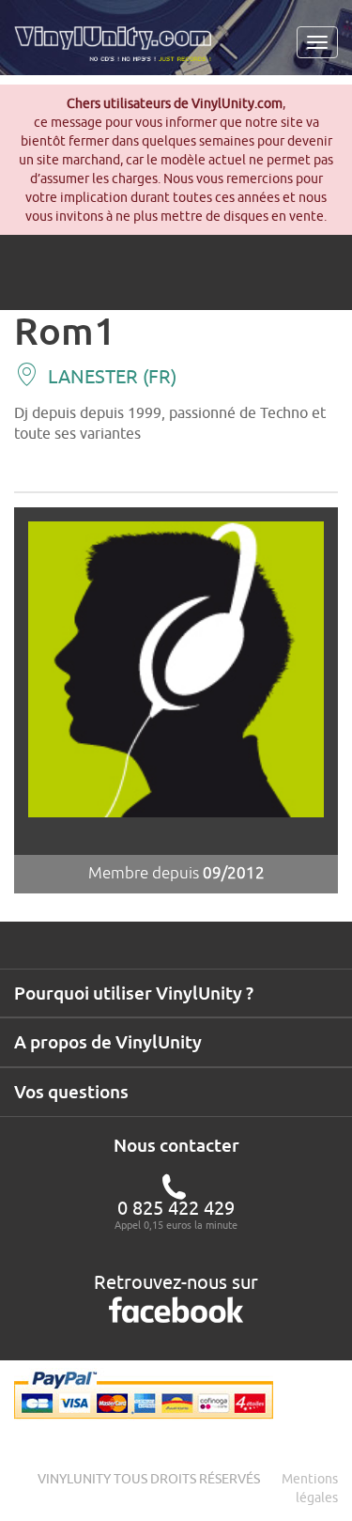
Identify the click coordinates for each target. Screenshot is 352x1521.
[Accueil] (119, 50)
